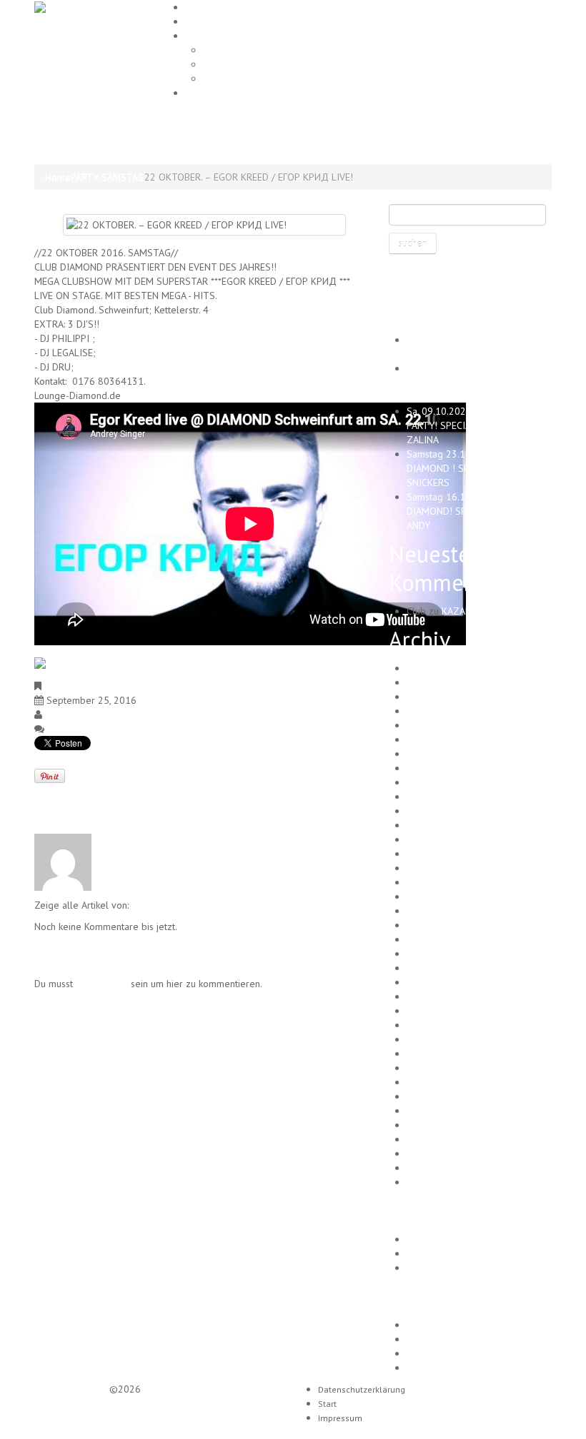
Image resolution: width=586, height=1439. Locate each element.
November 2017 (442, 953)
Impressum (210, 92)
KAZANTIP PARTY (479, 611)
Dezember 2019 (442, 725)
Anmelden (428, 1324)
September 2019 (444, 753)
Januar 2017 (433, 1082)
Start (327, 1403)
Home (198, 7)
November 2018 (442, 882)
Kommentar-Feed (444, 1353)
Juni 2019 (427, 796)
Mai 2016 (427, 1182)
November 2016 (442, 1096)
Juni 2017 (427, 1010)
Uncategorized (438, 1267)
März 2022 (430, 668)
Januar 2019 (433, 853)
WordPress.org (438, 1367)
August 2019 (434, 768)
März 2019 (430, 825)
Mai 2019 (427, 810)
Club (54, 714)
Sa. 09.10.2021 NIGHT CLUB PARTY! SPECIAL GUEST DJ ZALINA (467, 425)
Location (220, 64)
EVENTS (203, 21)
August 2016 (434, 1139)
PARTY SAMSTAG (107, 177)
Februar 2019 (436, 839)
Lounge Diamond (70, 1389)
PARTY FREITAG (440, 1239)
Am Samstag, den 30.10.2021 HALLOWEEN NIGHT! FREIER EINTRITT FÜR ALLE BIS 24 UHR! (477, 382)
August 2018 (434, 910)
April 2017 (429, 1039)
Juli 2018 (426, 925)
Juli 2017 (426, 996)
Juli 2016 (426, 1153)
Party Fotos (227, 50)
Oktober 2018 (437, 896)
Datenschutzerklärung (361, 1389)
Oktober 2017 (437, 967)
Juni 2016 (427, 1167)
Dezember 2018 (442, 868)
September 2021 (444, 696)
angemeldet (102, 983)
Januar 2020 (433, 711)
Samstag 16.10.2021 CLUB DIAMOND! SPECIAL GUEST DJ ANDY (471, 511)
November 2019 (442, 739)
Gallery (202, 35)
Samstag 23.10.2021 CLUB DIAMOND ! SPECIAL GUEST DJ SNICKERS (472, 468)
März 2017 (430, 1053)
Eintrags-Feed (436, 1339)
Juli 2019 (426, 782)
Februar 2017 (436, 1067)
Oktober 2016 (437, 1110)
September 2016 (444, 1125)
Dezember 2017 (442, 939)
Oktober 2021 (437, 682)
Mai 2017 (427, 1025)
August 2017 (434, 982)
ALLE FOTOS (230, 78)
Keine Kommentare (87, 728)
